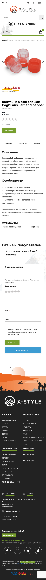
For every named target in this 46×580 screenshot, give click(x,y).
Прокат (5, 437)
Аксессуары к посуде (28, 40)
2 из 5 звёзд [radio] (9, 291)
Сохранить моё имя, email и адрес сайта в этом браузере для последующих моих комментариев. (23, 332)
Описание (9, 143)
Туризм (10, 40)
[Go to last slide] (3, 62)
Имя (7, 310)
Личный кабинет (9, 455)
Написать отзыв (8, 535)
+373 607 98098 (28, 455)
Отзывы (37, 143)
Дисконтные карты (10, 468)
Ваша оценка (10, 286)
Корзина (5, 458)
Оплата (5, 427)
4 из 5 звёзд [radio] (15, 291)
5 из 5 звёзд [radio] (18, 291)
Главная (4, 40)
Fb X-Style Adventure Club (33, 437)
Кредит (5, 431)
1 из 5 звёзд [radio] (6, 291)
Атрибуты (23, 143)
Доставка (6, 424)
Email (7, 320)
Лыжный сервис (8, 441)
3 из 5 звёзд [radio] (12, 291)
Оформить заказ (8, 461)
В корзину (9, 131)
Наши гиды (27, 431)
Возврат (5, 434)
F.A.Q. (25, 434)
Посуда (17, 40)
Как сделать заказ (9, 420)
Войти (4, 465)
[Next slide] (43, 62)
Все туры (26, 420)
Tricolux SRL (23, 569)
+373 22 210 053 (28, 461)
